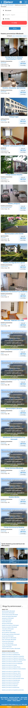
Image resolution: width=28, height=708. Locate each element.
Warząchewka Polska (6, 207)
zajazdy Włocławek (7, 646)
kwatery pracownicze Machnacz (10, 684)
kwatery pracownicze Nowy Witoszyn (11, 675)
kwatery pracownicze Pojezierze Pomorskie (13, 658)
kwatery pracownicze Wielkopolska (11, 654)
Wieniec (3, 383)
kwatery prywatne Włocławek (9, 627)
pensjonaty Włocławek (7, 636)
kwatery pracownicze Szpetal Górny (11, 671)
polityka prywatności (11, 699)
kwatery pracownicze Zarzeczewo (10, 682)
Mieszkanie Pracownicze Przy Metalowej (14, 291)
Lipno (2, 353)
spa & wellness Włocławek (8, 632)
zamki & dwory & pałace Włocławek (11, 648)
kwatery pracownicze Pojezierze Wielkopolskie (14, 660)
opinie (25, 36)
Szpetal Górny (4, 266)
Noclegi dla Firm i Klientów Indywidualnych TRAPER (14, 58)
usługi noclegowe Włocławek (9, 645)
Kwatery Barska (14, 497)
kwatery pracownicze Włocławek (10, 625)
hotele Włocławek (6, 621)
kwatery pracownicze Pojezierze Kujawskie (13, 656)
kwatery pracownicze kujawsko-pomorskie (13, 690)
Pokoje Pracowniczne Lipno (14, 349)
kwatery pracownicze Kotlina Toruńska (12, 661)
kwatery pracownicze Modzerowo (10, 687)
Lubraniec (3, 412)
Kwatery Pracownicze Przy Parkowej (14, 379)
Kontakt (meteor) (14, 697)
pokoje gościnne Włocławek (9, 637)
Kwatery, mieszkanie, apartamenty (14, 88)
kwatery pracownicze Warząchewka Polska (13, 678)
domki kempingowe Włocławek (10, 614)
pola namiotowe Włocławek (9, 639)
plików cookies (16, 707)
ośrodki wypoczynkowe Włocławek (11, 634)
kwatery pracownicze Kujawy (9, 665)
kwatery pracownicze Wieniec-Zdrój (11, 673)
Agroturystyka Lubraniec (14, 408)
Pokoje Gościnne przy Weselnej (14, 527)
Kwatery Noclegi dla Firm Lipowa (14, 263)
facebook (5, 697)
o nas (21, 699)
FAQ (2, 699)
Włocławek (3, 62)
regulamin (24, 697)
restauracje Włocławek (8, 641)
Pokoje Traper (14, 117)
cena (14, 36)
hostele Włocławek (7, 620)
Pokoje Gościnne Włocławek (14, 468)
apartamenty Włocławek (8, 613)
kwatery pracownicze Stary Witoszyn (11, 676)
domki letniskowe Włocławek (9, 616)
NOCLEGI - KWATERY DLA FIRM (14, 320)
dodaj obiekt (16, 700)
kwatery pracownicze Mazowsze (10, 652)
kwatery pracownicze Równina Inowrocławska (14, 668)
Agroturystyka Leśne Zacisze (14, 234)
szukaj (15, 22)
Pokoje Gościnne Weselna (14, 175)
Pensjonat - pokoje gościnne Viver (14, 146)
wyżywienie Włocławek (8, 618)
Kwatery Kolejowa (14, 203)
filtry (15, 28)
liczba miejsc (19, 36)
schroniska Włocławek (7, 643)
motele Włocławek (6, 630)
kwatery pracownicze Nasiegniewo (11, 680)
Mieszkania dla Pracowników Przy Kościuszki (14, 438)
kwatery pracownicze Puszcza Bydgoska (12, 663)
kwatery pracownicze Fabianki (10, 685)
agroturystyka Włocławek (8, 611)
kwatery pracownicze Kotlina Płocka (11, 667)
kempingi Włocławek (7, 623)
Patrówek (3, 237)
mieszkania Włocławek (8, 629)
